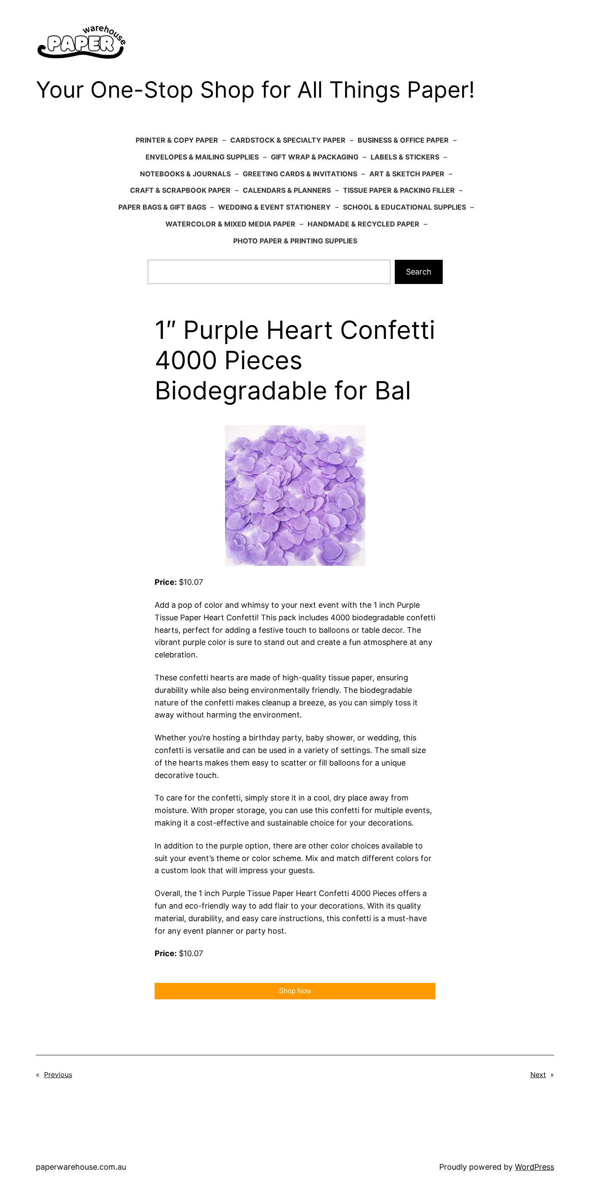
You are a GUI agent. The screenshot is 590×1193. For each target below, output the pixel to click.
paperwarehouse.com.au (81, 1166)
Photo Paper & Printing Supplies (295, 240)
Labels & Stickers (405, 157)
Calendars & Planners (287, 190)
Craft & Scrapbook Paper (180, 190)
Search (418, 271)
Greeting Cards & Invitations (300, 173)
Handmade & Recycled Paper (363, 224)
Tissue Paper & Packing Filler (399, 190)
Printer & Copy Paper (177, 140)
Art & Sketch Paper (406, 173)
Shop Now (295, 991)
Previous (58, 1074)
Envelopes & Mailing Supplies (202, 157)
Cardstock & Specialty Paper (288, 140)
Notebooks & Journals (185, 173)
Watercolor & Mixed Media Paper (230, 224)
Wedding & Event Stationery (274, 207)
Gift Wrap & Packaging (314, 157)
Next (538, 1074)
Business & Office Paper (403, 140)
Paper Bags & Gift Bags (162, 207)
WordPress (534, 1166)
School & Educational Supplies (404, 207)
